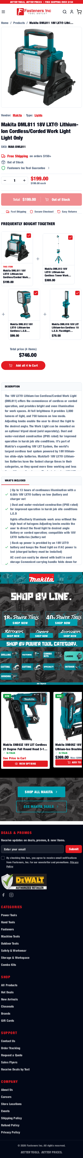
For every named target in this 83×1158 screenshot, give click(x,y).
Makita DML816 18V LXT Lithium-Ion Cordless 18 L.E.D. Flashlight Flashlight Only (65, 327)
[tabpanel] (41, 525)
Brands (5, 1013)
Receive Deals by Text (15, 1069)
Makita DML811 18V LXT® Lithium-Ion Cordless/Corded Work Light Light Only (15, 274)
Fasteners (7, 929)
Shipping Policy (11, 1118)
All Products (9, 985)
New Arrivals (9, 999)
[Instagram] (11, 895)
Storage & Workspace (15, 957)
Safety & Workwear (13, 950)
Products (19, 23)
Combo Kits (8, 965)
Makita (17, 115)
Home (5, 23)
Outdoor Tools (10, 943)
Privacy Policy (10, 1132)
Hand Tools (8, 922)
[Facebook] (3, 895)
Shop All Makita (39, 792)
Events (5, 1111)
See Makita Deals (39, 806)
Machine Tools (10, 936)
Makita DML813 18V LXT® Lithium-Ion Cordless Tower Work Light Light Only (56, 272)
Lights (38, 115)
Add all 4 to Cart (27, 365)
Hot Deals (7, 992)
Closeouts (7, 1006)
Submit (73, 849)
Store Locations (11, 1104)
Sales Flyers (9, 1062)
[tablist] (41, 480)
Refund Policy (10, 1125)
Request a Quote (11, 1055)
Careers (6, 1097)
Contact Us (8, 1041)
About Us (7, 1090)
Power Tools (9, 915)
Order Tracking (10, 1048)
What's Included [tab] (15, 480)
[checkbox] (29, 235)
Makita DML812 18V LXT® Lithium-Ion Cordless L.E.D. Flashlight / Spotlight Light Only (22, 327)
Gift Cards (7, 1020)
